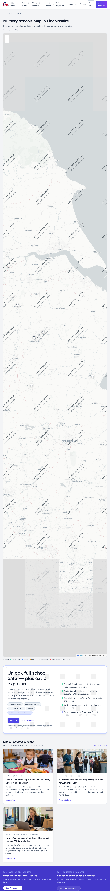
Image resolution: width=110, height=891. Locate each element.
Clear (17, 30)
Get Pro (13, 720)
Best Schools (11, 4)
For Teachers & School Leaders (70, 776)
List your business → (69, 888)
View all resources (99, 745)
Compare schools (36, 4)
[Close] (43, 876)
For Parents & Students (14, 776)
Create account (101, 4)
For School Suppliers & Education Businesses (22, 834)
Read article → (12, 800)
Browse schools (48, 4)
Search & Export (25, 4)
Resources (72, 4)
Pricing (83, 4)
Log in (90, 4)
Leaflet (81, 655)
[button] (92, 376)
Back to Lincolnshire (14, 13)
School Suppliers (60, 4)
